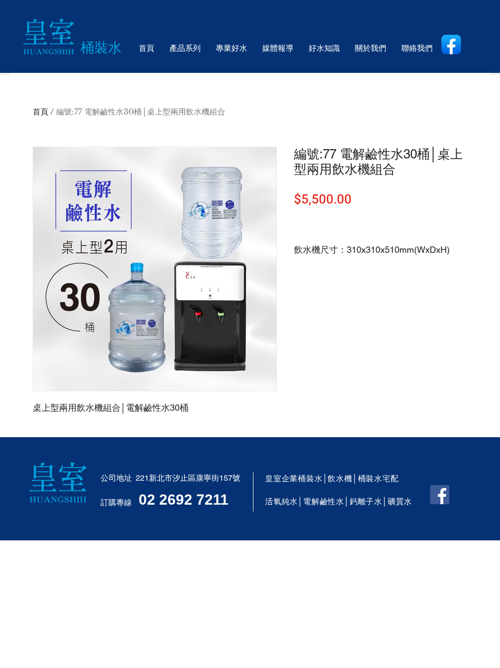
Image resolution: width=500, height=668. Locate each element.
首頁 (40, 111)
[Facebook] (439, 494)
